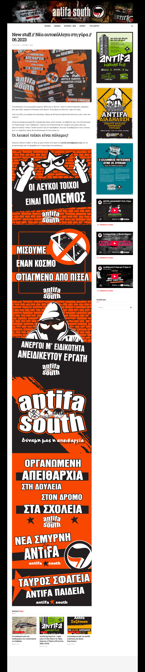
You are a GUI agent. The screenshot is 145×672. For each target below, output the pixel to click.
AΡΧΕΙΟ (82, 26)
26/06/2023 (15, 45)
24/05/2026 (71, 644)
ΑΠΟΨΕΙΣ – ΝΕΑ (70, 26)
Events (43, 632)
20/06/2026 (44, 646)
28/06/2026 (16, 644)
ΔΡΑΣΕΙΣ (57, 26)
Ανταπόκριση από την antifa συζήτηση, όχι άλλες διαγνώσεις (78, 638)
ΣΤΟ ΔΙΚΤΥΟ (94, 26)
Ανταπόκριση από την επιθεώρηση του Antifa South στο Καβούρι (24, 638)
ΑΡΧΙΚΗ (47, 26)
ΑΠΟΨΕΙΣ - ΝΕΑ (27, 45)
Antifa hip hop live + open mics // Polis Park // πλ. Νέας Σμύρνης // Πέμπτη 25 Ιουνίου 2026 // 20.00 (51, 640)
